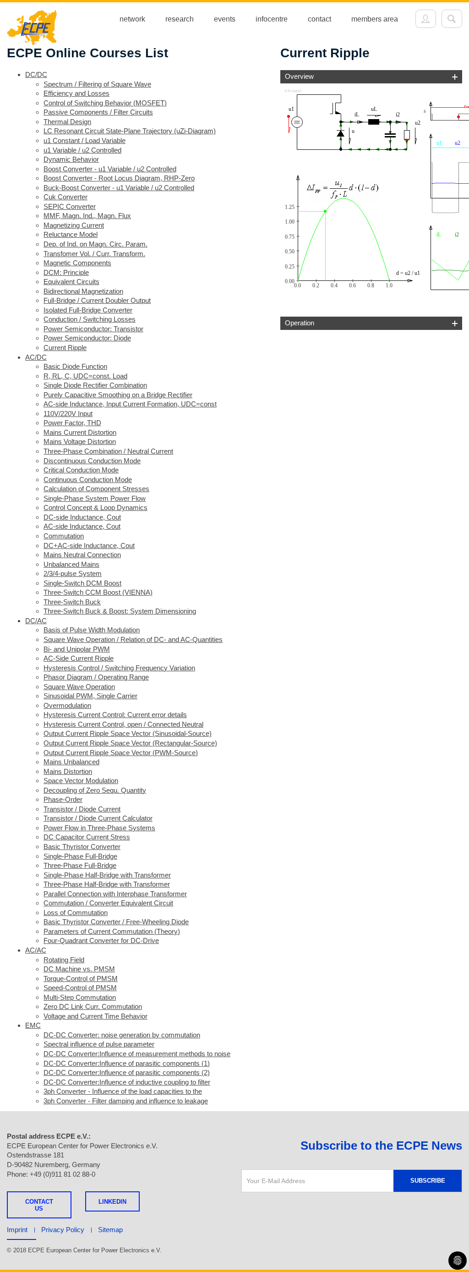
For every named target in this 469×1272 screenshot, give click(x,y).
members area (374, 19)
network (132, 19)
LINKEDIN (112, 1201)
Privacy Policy (62, 1230)
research (179, 19)
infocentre (272, 19)
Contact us (39, 1205)
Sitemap (110, 1230)
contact (319, 19)
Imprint (17, 1230)
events (224, 19)
